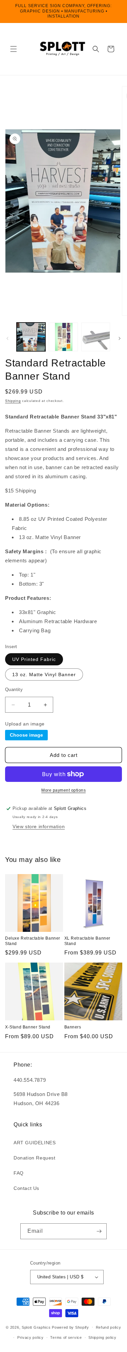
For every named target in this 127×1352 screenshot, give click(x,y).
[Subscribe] (98, 1231)
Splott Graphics (36, 1327)
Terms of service (66, 1337)
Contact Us (26, 1188)
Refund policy (108, 1327)
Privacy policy (30, 1337)
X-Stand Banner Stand (27, 1027)
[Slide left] (7, 338)
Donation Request (35, 1157)
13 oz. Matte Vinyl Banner (44, 674)
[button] (13, 49)
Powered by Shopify (70, 1327)
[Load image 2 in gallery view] (63, 337)
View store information (39, 826)
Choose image (26, 735)
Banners (72, 1027)
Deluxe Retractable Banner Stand (32, 941)
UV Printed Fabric (34, 659)
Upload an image (25, 723)
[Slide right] (119, 338)
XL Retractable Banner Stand (87, 941)
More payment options (63, 790)
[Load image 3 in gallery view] (95, 337)
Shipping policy (102, 1337)
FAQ (19, 1173)
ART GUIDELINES (35, 1142)
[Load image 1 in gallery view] (31, 337)
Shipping (13, 401)
